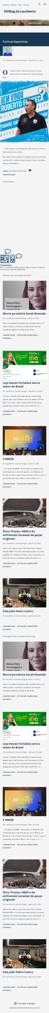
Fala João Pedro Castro (18, 611)
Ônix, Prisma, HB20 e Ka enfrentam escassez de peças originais (22, 534)
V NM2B (8, 459)
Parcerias (26, 5)
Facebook (6, 5)
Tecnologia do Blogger (26, 1003)
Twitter (20, 5)
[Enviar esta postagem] (30, 171)
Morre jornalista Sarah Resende (24, 313)
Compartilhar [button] (9, 175)
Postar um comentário (27, 335)
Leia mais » (7, 338)
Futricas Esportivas (18, 171)
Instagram (13, 5)
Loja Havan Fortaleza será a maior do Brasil (21, 384)
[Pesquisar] (39, 4)
